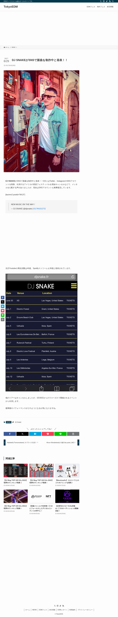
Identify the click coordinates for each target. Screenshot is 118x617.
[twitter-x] (100, 1)
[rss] (109, 1)
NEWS (9, 422)
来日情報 (52, 610)
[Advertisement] (59, 28)
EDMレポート (62, 610)
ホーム (27, 610)
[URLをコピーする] (73, 434)
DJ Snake (18, 422)
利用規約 (72, 610)
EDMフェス (43, 610)
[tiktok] (106, 1)
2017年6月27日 (39, 209)
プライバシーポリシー (85, 610)
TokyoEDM (11, 6)
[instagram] (103, 1)
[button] (10, 434)
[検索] (112, 1)
